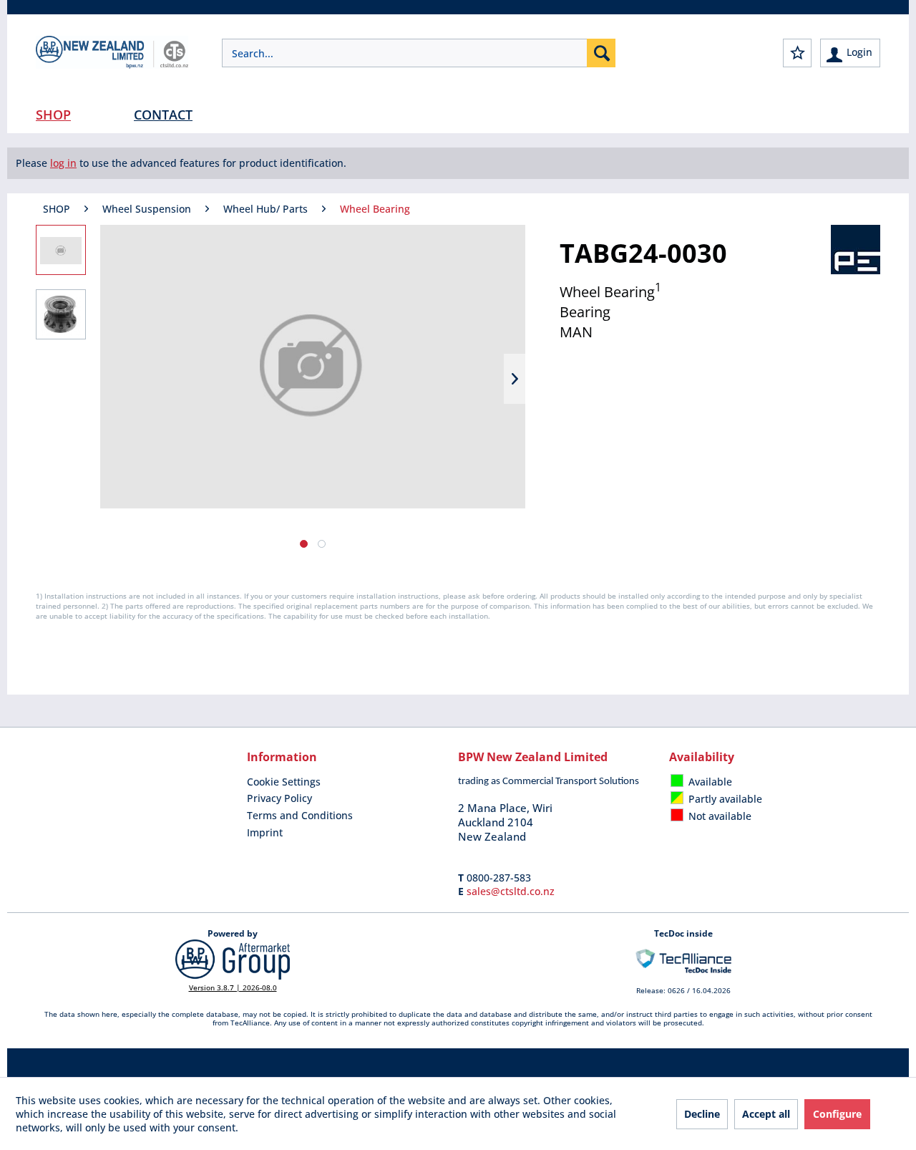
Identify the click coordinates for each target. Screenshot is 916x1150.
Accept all (766, 1114)
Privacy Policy (279, 798)
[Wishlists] (797, 53)
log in (63, 163)
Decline (702, 1114)
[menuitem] (418, 53)
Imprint (265, 832)
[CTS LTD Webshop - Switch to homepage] (112, 64)
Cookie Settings (284, 781)
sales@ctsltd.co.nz (511, 891)
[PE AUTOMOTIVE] (855, 249)
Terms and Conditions (300, 815)
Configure (837, 1114)
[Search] (601, 53)
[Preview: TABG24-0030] (61, 250)
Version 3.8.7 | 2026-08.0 (233, 987)
